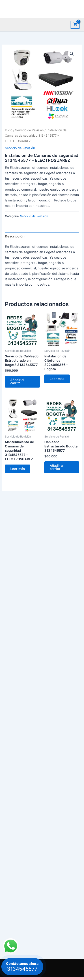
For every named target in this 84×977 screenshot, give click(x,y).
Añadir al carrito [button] (17, 381)
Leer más (57, 379)
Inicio (8, 130)
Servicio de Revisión (29, 130)
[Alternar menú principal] (75, 8)
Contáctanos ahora (22, 966)
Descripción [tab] (14, 236)
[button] (72, 54)
